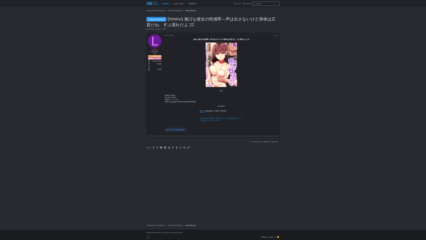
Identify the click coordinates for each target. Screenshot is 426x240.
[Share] (274, 36)
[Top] (275, 237)
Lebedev (151, 29)
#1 (277, 35)
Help (271, 237)
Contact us (265, 237)
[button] (170, 3)
